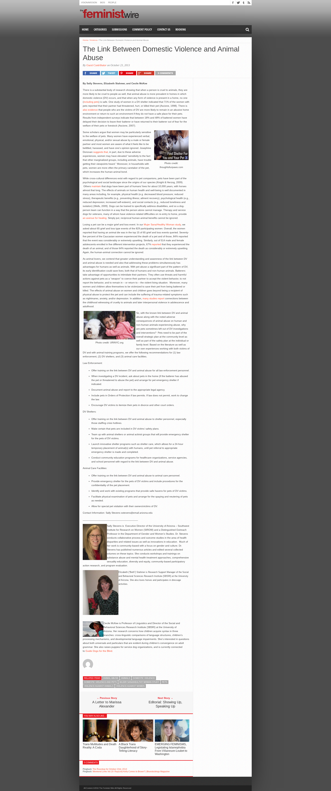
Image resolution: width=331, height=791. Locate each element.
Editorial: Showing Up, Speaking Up (165, 704)
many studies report (153, 298)
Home (85, 29)
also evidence (90, 109)
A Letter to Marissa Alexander (106, 704)
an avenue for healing (95, 218)
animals (125, 678)
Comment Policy (142, 29)
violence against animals (98, 686)
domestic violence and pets (100, 682)
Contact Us (163, 29)
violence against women (130, 686)
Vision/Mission (89, 2)
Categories (100, 29)
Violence (93, 40)
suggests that (100, 152)
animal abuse (110, 678)
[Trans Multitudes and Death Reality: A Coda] (100, 740)
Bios (102, 2)
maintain (96, 186)
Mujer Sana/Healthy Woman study (162, 224)
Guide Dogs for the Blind (99, 651)
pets (164, 682)
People (112, 2)
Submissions (119, 29)
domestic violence (144, 678)
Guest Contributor (96, 65)
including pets (91, 101)
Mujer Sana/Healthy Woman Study (139, 682)
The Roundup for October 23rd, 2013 (110, 769)
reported (156, 244)
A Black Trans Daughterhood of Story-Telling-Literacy (133, 747)
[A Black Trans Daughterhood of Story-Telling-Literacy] (136, 740)
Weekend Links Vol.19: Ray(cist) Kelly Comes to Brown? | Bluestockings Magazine (131, 771)
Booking (180, 29)
